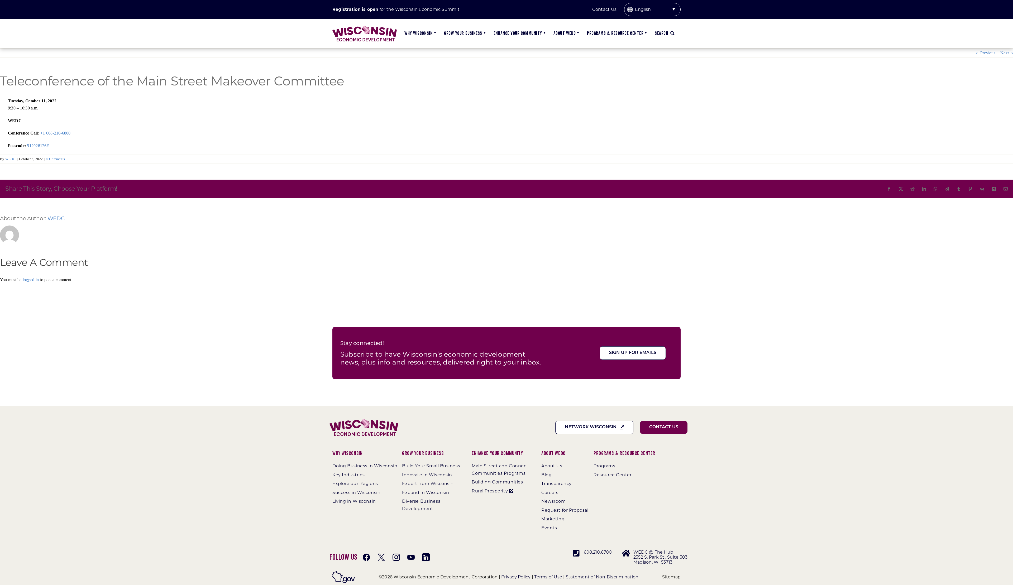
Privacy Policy (516, 576)
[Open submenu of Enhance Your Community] (544, 33)
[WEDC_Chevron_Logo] (364, 27)
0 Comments (55, 159)
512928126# (37, 145)
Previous (987, 53)
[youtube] (411, 557)
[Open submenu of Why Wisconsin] (434, 33)
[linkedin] (425, 557)
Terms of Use (548, 576)
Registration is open (355, 9)
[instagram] (396, 557)
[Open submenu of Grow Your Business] (484, 33)
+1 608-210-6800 (55, 133)
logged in (31, 279)
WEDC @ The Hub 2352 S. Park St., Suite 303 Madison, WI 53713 (660, 557)
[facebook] (366, 557)
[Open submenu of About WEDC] (577, 33)
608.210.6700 (598, 552)
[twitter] (381, 557)
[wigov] (343, 573)
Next (1004, 53)
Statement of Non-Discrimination (602, 576)
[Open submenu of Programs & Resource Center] (645, 33)
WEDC (10, 159)
